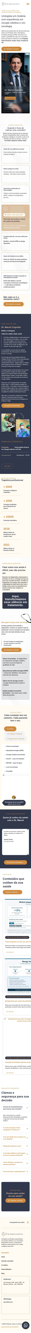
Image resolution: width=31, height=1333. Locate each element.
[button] (7, 466)
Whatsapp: (7, 1299)
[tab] (10, 728)
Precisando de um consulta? (14, 802)
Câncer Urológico (22, 937)
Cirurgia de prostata (13, 996)
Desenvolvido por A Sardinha (9, 1327)
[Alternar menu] (28, 4)
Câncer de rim (11, 937)
